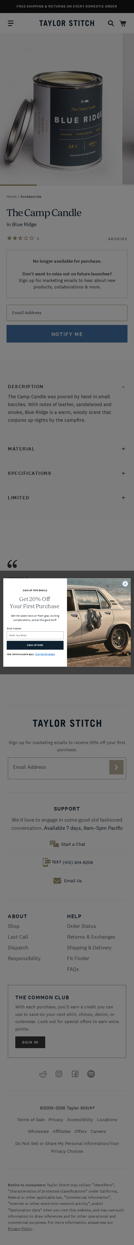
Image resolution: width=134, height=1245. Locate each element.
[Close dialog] (125, 584)
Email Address (14, 628)
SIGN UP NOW (35, 645)
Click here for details (45, 654)
